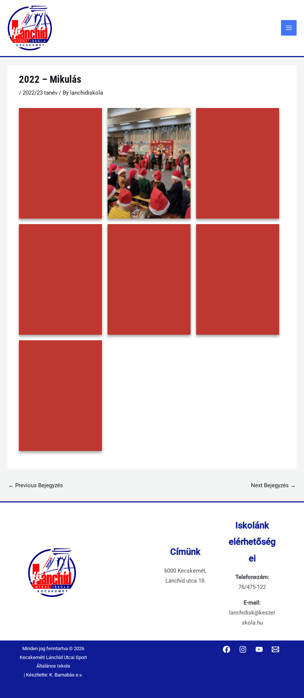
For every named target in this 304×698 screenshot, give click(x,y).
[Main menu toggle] (289, 28)
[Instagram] (243, 649)
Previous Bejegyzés (35, 485)
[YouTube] (259, 649)
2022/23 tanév (40, 92)
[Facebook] (226, 649)
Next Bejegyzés (273, 485)
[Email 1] (275, 649)
